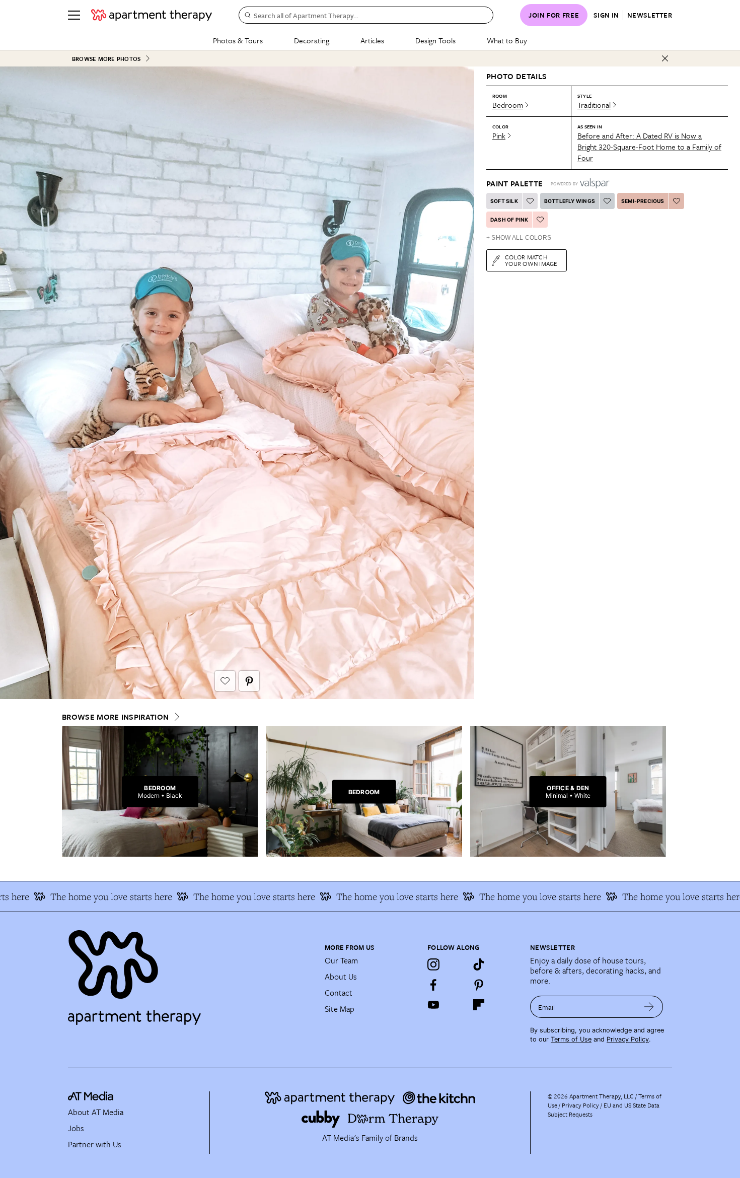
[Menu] (74, 15)
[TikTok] (479, 964)
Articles (372, 40)
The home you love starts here (213, 896)
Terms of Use (571, 1039)
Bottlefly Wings (569, 201)
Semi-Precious (642, 201)
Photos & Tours (238, 40)
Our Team (341, 960)
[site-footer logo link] (90, 1097)
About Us (341, 977)
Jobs (76, 1128)
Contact (338, 993)
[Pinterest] (479, 985)
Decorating (311, 40)
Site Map (339, 1009)
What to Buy (507, 40)
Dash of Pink (509, 220)
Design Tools (435, 40)
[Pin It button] (249, 681)
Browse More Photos (106, 58)
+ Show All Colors (518, 237)
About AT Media (95, 1112)
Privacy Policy (628, 1039)
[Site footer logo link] (190, 973)
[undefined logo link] (151, 15)
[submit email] (649, 1007)
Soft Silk (504, 201)
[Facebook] (433, 985)
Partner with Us (94, 1144)
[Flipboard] (479, 1005)
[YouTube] (433, 1005)
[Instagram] (433, 964)
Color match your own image (531, 260)
